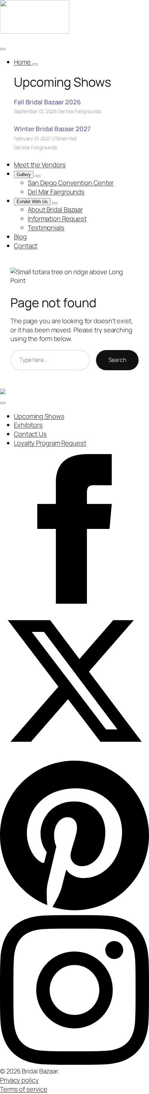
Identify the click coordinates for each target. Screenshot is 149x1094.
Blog (20, 236)
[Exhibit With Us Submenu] (55, 203)
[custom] (74, 910)
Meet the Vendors (39, 164)
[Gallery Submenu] (38, 176)
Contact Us (30, 433)
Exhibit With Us (32, 201)
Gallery (24, 174)
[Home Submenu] (35, 64)
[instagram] (74, 1062)
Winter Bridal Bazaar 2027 (52, 128)
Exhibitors (28, 424)
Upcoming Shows (39, 416)
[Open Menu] (3, 49)
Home (23, 61)
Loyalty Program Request (50, 442)
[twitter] (74, 753)
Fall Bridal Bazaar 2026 (47, 101)
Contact (25, 245)
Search (117, 360)
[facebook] (74, 601)
